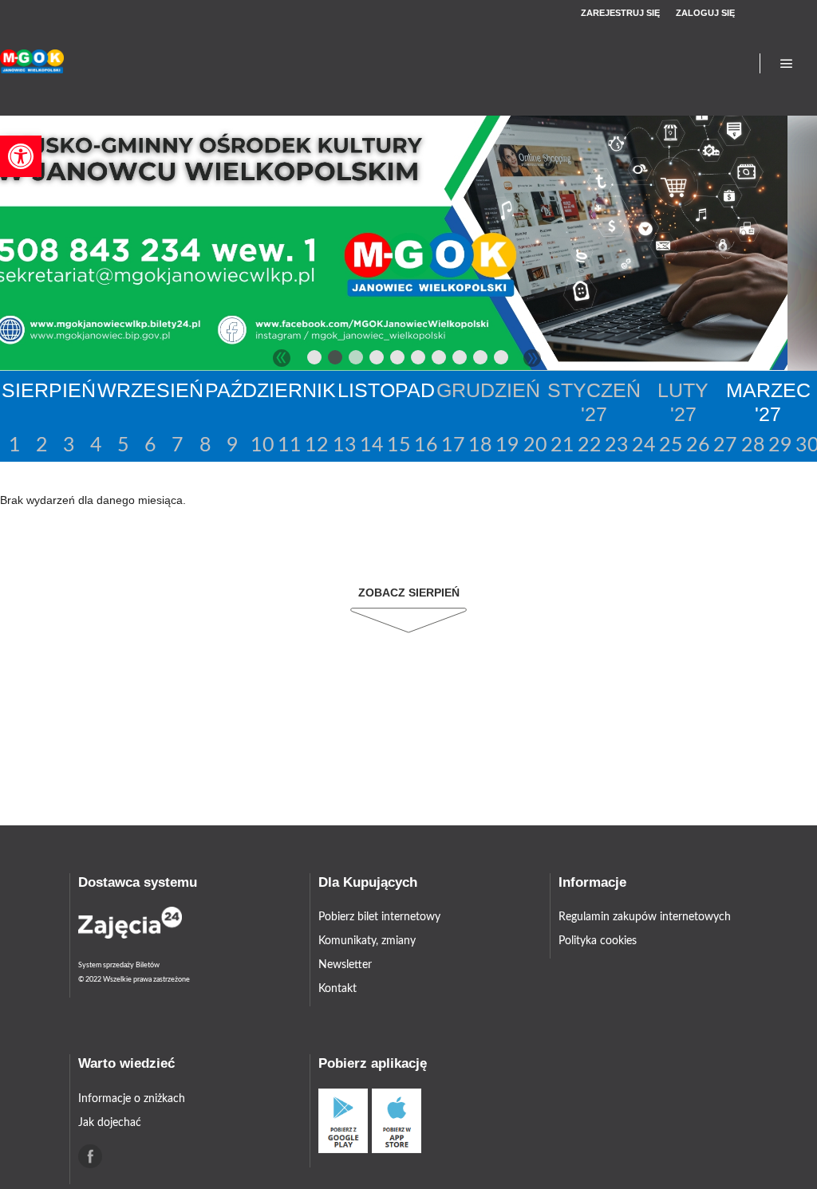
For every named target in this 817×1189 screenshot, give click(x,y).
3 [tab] (357, 360)
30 (806, 445)
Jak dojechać (109, 1122)
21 (561, 445)
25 (670, 445)
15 (397, 445)
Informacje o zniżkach (131, 1098)
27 (724, 445)
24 (642, 445)
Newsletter (345, 964)
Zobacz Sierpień (409, 592)
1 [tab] (315, 360)
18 (479, 445)
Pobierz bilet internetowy (379, 917)
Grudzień (488, 390)
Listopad (386, 390)
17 (452, 445)
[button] (20, 156)
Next (532, 358)
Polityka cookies (597, 941)
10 (261, 445)
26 (697, 445)
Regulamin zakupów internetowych (644, 917)
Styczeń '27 (594, 402)
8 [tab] (460, 360)
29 (779, 445)
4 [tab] (377, 360)
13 (343, 445)
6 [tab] (419, 360)
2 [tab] (336, 360)
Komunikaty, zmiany (367, 941)
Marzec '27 (768, 402)
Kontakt (337, 988)
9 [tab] (481, 360)
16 (425, 445)
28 (752, 445)
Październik (270, 390)
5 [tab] (398, 360)
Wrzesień (150, 390)
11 (288, 445)
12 (315, 445)
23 (615, 445)
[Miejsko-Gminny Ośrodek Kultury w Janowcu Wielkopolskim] (32, 63)
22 (588, 445)
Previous (281, 358)
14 (370, 445)
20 (534, 445)
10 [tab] (502, 360)
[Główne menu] (786, 63)
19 (506, 445)
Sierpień (49, 390)
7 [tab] (440, 360)
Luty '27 (682, 402)
